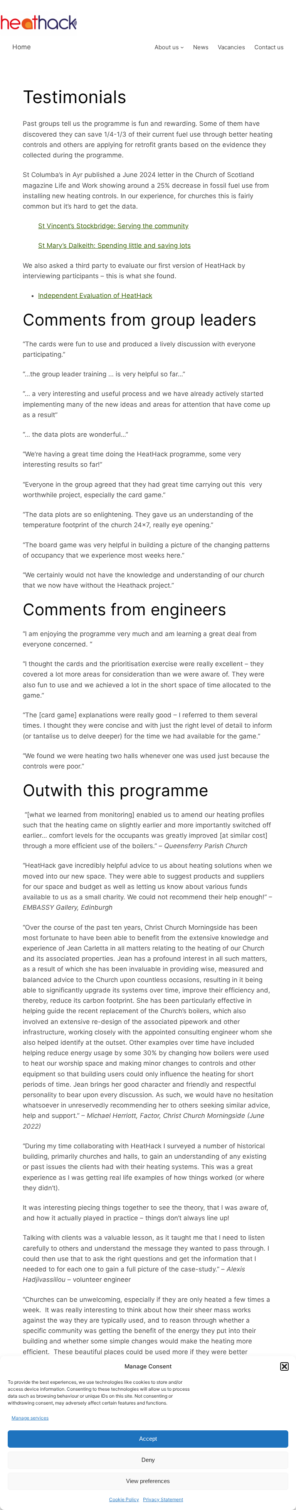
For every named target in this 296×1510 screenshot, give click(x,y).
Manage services (30, 1418)
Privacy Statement (163, 1499)
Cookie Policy (124, 1499)
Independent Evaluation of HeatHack (95, 295)
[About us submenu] (182, 47)
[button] (284, 1366)
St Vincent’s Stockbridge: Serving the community (113, 226)
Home (21, 47)
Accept (148, 1438)
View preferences (148, 1481)
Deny (148, 1460)
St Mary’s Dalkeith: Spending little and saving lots (114, 245)
